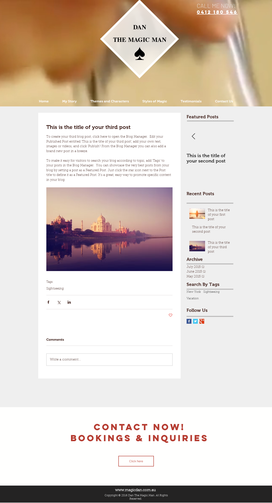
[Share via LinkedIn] (69, 302)
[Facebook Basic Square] (189, 321)
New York (194, 292)
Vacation (193, 298)
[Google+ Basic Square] (201, 321)
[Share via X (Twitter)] (59, 302)
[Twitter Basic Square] (195, 321)
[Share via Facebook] (48, 302)
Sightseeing (55, 288)
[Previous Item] (193, 136)
